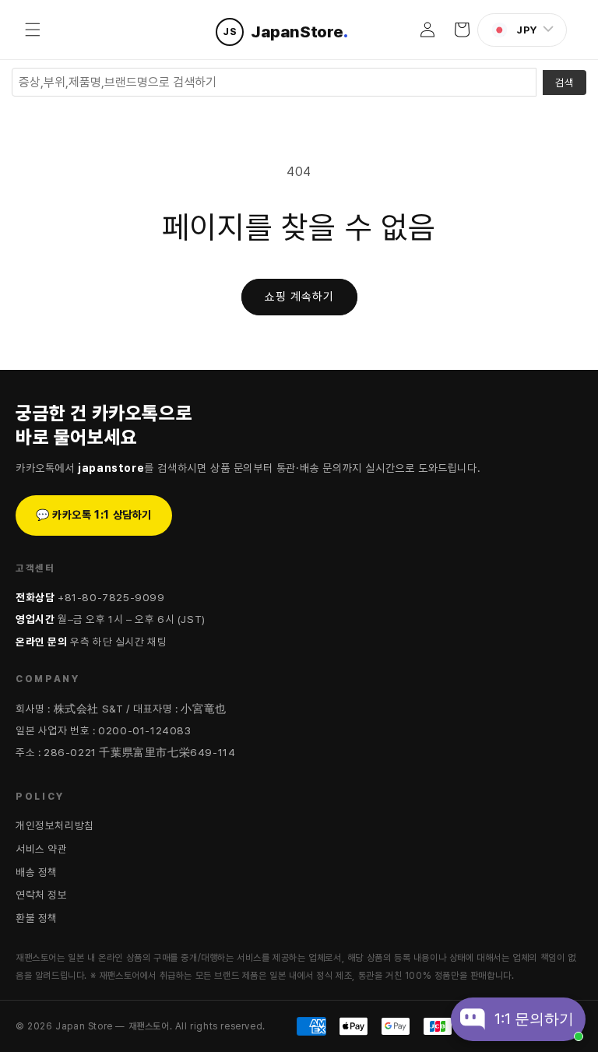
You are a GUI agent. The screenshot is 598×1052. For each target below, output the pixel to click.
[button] (33, 29)
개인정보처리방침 (55, 825)
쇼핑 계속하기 (299, 297)
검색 (564, 82)
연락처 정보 (42, 894)
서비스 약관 (42, 849)
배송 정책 (37, 872)
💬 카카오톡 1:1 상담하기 (94, 514)
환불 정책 (37, 918)
